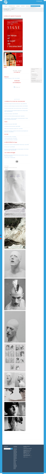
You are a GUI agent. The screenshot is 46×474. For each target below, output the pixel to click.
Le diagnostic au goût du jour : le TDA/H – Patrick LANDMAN (12, 78)
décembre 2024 (15, 448)
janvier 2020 (15, 453)
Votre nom (32, 71)
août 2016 (15, 461)
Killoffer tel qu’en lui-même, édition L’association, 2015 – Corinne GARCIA (13, 128)
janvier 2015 (15, 464)
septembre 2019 (15, 455)
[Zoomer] (10, 52)
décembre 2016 (15, 460)
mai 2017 (15, 459)
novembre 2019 (15, 454)
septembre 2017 (15, 458)
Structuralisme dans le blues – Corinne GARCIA (10, 136)
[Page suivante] (5, 52)
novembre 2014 (15, 466)
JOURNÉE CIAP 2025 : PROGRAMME (28, 448)
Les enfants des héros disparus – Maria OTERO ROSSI (11, 113)
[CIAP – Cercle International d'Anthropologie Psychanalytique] (13, 2)
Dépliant (5, 67)
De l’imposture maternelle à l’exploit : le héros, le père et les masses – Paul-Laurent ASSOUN (16, 108)
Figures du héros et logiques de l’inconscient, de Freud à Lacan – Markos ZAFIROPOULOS (15, 103)
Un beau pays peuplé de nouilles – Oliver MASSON (10, 138)
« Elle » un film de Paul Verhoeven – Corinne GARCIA (10, 139)
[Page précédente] (4, 52)
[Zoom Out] (9, 52)
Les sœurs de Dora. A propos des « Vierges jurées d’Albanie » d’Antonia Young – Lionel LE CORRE (16, 144)
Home (4, 10)
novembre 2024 (15, 449)
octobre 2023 (15, 450)
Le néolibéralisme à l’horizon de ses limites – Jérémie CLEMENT (12, 126)
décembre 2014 (15, 465)
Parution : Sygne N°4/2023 (26, 453)
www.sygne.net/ (17, 72)
